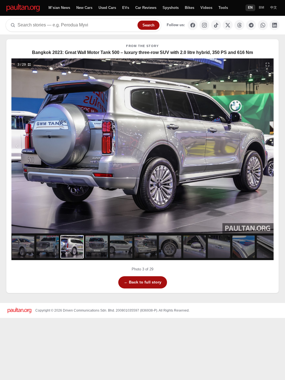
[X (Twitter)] (228, 25)
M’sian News (59, 8)
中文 (273, 7)
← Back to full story (142, 282)
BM (261, 7)
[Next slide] (241, 145)
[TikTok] (216, 25)
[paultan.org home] (23, 8)
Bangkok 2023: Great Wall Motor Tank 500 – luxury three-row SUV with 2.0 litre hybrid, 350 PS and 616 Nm (142, 52)
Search (148, 25)
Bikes (189, 8)
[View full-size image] (267, 64)
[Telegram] (251, 25)
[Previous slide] (44, 145)
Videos (206, 8)
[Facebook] (193, 25)
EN (250, 7)
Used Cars (107, 8)
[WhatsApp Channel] (263, 25)
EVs (125, 8)
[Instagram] (204, 25)
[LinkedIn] (274, 25)
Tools (223, 8)
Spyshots (171, 8)
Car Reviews (145, 8)
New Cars (84, 8)
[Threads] (239, 25)
